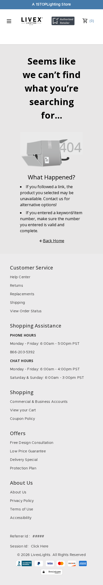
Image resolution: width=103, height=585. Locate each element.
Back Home (53, 240)
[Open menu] (9, 21)
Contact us (53, 198)
